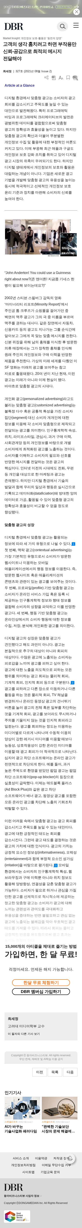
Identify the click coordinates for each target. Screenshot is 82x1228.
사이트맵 (28, 1172)
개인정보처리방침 (23, 1165)
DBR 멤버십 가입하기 (41, 991)
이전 (39, 1072)
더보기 (46, 77)
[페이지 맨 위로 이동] (71, 1160)
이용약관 (41, 1158)
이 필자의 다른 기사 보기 (24, 1033)
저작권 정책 (61, 1158)
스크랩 (68, 77)
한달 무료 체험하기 (41, 982)
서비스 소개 (21, 1158)
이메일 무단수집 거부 (56, 1165)
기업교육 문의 (50, 1172)
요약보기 (75, 77)
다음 (70, 1072)
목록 (54, 1072)
